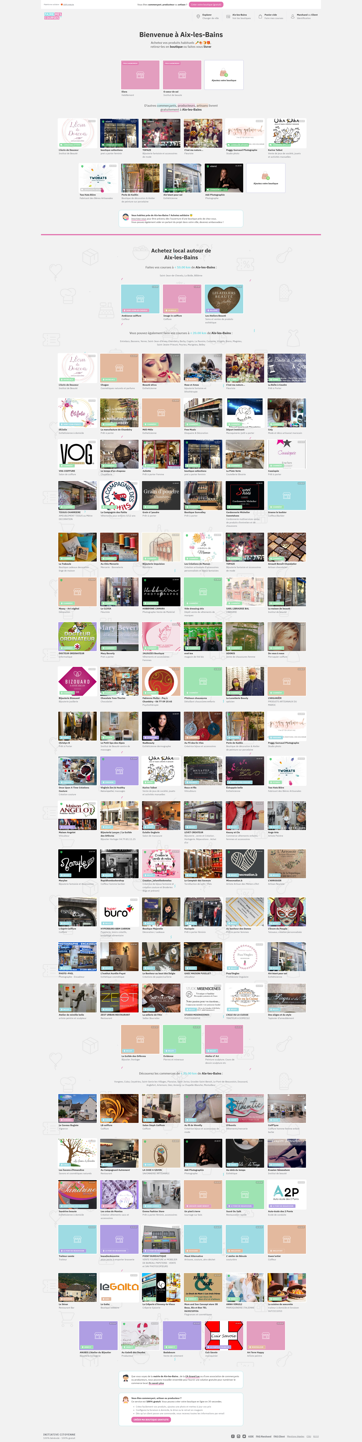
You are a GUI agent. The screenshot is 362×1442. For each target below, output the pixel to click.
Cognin (190, 341)
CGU (309, 1436)
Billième (198, 275)
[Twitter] (244, 1436)
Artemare (162, 1085)
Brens (229, 341)
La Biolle (188, 275)
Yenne (144, 341)
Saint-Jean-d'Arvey (157, 341)
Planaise (171, 1081)
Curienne (211, 341)
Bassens (135, 341)
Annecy (177, 1085)
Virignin (221, 341)
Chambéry (173, 341)
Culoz (127, 1081)
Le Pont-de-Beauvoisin (224, 1081)
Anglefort (151, 1085)
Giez (170, 1085)
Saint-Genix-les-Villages (154, 1081)
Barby (183, 341)
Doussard (242, 1081)
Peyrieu (183, 344)
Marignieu (193, 344)
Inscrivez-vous (138, 218)
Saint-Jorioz (183, 1081)
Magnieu (237, 341)
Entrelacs (125, 341)
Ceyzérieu (136, 1081)
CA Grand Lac (192, 1376)
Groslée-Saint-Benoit (201, 1081)
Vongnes (118, 1081)
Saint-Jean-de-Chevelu (171, 275)
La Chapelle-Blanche (192, 1085)
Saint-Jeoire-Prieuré (167, 344)
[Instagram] (238, 1436)
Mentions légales (295, 1436)
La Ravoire (200, 341)
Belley (202, 344)
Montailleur (210, 1085)
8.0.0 (316, 1436)
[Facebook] (233, 1436)
